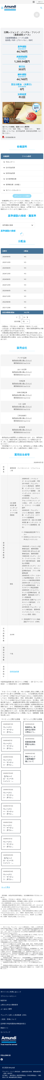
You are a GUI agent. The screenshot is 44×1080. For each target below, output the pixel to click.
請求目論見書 (14, 808)
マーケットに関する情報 (10, 855)
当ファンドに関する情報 (32, 855)
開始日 (3, 220)
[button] (34, 2)
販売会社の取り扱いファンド (22, 496)
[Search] (40, 8)
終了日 (3, 229)
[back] (38, 550)
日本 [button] (40, 1)
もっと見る (5, 1023)
